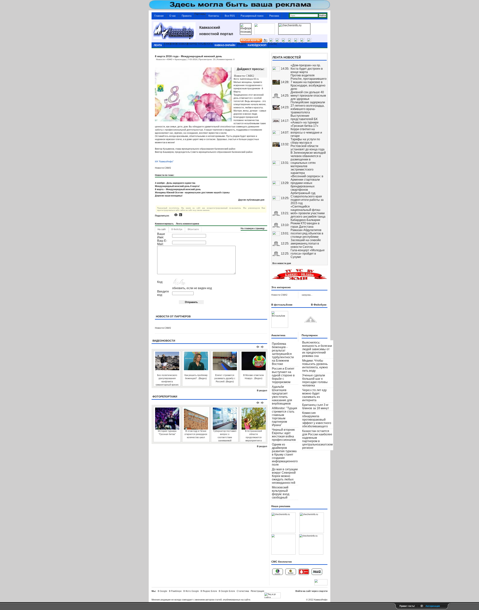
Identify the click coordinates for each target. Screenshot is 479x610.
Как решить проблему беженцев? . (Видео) (196, 377)
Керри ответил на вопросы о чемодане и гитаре (306, 132)
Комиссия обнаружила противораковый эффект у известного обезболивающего (316, 419)
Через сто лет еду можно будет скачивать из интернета (314, 395)
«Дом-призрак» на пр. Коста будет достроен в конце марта (307, 69)
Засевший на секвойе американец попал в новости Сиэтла (306, 243)
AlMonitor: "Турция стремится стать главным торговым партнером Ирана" (284, 417)
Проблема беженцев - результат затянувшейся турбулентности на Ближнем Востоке (283, 354)
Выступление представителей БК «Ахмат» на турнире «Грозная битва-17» (305, 120)
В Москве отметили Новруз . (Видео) (253, 377)
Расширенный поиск (252, 15)
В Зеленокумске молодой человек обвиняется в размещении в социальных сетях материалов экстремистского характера (308, 162)
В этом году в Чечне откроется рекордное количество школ (195, 434)
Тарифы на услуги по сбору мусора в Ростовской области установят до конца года (307, 144)
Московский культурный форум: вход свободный (280, 492)
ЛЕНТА (158, 45)
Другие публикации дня (251, 200)
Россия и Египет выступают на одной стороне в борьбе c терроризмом (283, 375)
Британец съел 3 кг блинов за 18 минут (315, 406)
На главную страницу (253, 228)
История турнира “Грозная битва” (167, 433)
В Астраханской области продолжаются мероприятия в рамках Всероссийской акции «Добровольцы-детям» (253, 436)
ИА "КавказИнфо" (164, 161)
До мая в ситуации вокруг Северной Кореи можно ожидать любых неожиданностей (285, 476)
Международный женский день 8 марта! (177, 186)
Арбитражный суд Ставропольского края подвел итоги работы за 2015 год (307, 198)
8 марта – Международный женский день (178, 189)
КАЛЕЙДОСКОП (257, 45)
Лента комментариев (187, 223)
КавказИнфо (320, 599)
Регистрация (257, 591)
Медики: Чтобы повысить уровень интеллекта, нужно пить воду (315, 365)
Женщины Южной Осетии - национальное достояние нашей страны (192, 192)
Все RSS (230, 15)
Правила (186, 15)
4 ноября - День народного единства (175, 183)
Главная (159, 15)
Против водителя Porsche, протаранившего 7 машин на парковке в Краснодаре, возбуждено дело (309, 82)
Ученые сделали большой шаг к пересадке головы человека (315, 380)
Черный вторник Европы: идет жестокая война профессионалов (284, 434)
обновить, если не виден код (192, 288)
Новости (160, 59)
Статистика (243, 591)
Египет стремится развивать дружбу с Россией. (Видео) (224, 378)
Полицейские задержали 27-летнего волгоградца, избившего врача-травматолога (308, 107)
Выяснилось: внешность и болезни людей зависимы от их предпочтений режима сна (317, 349)
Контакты (213, 15)
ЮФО (170, 59)
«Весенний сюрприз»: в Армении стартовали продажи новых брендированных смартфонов (307, 183)
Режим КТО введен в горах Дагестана (305, 225)
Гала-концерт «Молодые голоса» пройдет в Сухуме (308, 253)
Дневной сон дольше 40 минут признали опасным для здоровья (308, 95)
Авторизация (432, 606)
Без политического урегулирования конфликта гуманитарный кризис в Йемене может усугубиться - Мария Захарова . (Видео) (167, 380)
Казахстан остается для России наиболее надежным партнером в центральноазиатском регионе (317, 439)
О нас (172, 15)
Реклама (274, 15)
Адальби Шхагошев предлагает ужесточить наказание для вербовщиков (282, 395)
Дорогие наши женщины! (168, 195)
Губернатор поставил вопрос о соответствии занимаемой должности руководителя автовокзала (224, 436)
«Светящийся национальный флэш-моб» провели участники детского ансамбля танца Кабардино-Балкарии (308, 213)
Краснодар (180, 59)
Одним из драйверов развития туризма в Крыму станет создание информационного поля (285, 454)
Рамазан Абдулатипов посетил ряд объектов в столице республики (307, 233)
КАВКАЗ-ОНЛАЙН (225, 45)
